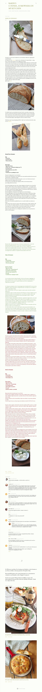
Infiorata (13, 60)
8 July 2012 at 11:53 (17, 508)
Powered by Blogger (22, 688)
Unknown (10, 545)
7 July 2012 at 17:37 (13, 493)
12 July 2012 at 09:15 (14, 519)
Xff (9, 493)
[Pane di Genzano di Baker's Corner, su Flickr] (21, 55)
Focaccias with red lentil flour (17, 680)
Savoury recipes (23, 11)
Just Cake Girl (11, 508)
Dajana (13, 523)
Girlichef (9, 121)
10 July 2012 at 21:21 (14, 514)
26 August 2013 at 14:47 (16, 545)
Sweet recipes (15, 11)
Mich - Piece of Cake (12, 538)
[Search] (36, 3)
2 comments (10, 681)
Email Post (9, 471)
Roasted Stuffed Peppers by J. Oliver (17, 635)
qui (16, 245)
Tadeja (10, 519)
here (10, 80)
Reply (10, 491)
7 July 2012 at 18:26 (13, 501)
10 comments (10, 636)
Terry (9, 514)
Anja (9, 478)
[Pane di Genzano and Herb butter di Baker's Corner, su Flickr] (21, 466)
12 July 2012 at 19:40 (18, 523)
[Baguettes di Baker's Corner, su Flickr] (21, 150)
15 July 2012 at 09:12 (17, 532)
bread (8, 472)
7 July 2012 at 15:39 (14, 478)
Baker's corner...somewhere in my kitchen (21, 6)
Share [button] (6, 471)
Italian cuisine (12, 472)
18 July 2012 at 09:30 (20, 538)
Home (10, 11)
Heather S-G (11, 484)
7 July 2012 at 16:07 (17, 484)
